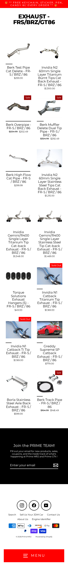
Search (12, 514)
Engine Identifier (41, 519)
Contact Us (53, 514)
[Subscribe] (55, 465)
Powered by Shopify (44, 537)
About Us (22, 519)
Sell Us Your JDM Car (31, 514)
